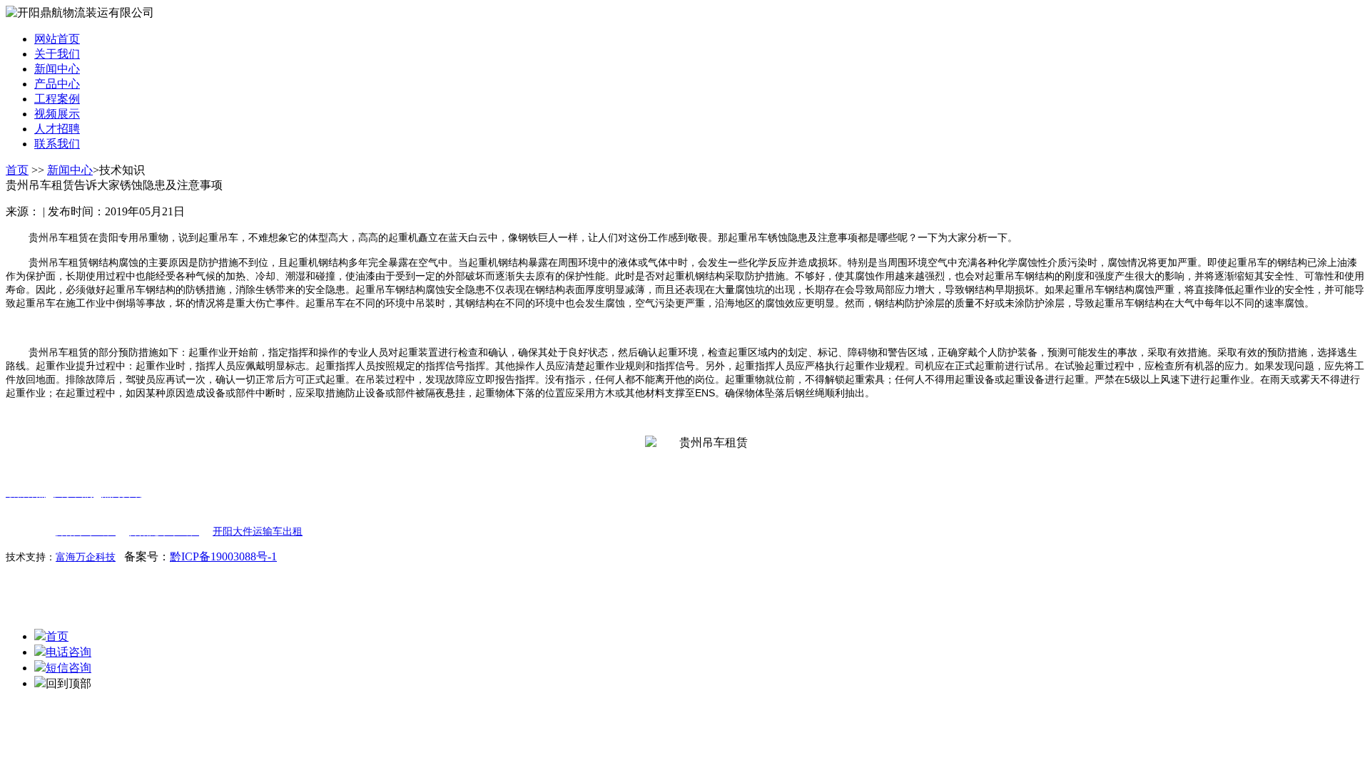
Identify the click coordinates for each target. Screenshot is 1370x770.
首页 (17, 170)
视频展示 (57, 114)
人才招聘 (57, 129)
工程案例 (57, 99)
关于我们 (57, 54)
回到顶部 (68, 683)
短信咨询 (68, 668)
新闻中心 (57, 69)
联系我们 (57, 144)
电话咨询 (68, 652)
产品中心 (57, 84)
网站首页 (57, 39)
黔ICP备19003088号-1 (223, 556)
